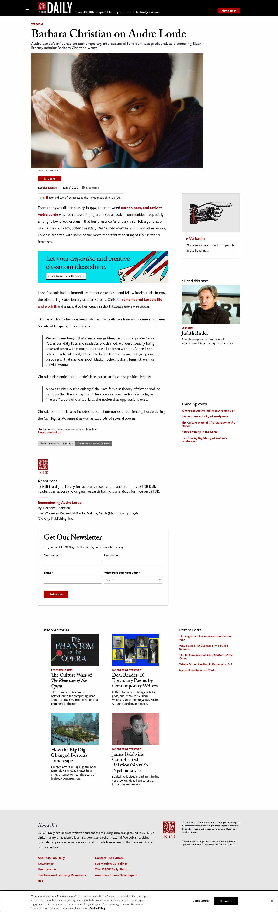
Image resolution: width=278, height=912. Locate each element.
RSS (40, 880)
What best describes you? (122, 573)
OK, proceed (225, 901)
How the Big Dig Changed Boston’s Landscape (204, 439)
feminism (68, 443)
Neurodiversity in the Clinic (199, 432)
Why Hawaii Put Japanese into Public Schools (203, 647)
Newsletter (229, 10)
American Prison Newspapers (116, 874)
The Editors (49, 188)
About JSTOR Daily (51, 857)
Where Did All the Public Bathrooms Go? (208, 410)
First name (51, 555)
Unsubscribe (47, 869)
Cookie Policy (97, 908)
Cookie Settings (201, 900)
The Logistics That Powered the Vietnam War (205, 638)
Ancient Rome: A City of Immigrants (205, 416)
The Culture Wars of (208, 424)
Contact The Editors (109, 857)
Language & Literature (126, 670)
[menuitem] (229, 10)
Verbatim (37, 24)
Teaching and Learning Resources (62, 874)
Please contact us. (50, 432)
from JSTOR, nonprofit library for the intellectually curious (117, 11)
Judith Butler (195, 334)
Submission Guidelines (111, 863)
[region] (139, 901)
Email (48, 573)
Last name (111, 555)
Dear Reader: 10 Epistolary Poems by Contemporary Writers (135, 681)
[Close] (272, 901)
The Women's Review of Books (93, 443)
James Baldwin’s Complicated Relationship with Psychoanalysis (130, 763)
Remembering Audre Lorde (60, 502)
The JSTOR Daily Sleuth (112, 869)
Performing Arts (62, 670)
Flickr (55, 170)
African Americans (49, 443)
